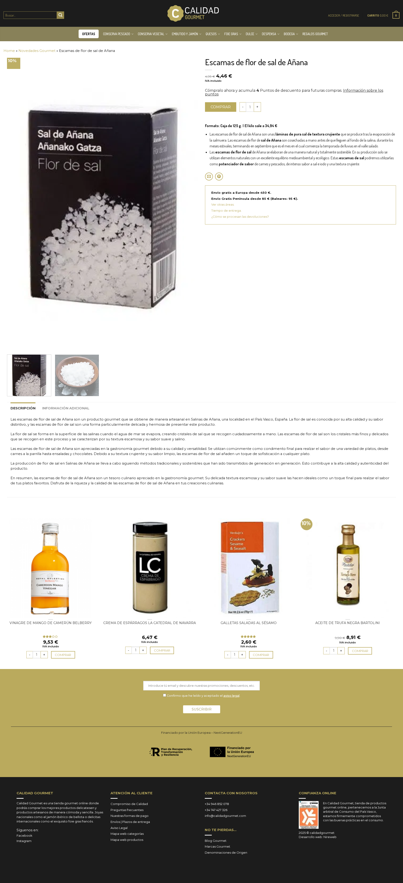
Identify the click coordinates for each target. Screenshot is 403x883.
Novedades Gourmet (37, 51)
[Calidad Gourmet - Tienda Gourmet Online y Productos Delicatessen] (193, 13)
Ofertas (88, 34)
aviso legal (231, 695)
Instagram (24, 841)
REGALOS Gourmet (315, 34)
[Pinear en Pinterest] (219, 176)
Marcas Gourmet (217, 846)
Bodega (289, 34)
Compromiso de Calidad (129, 804)
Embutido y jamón (185, 34)
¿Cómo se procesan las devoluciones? (240, 216)
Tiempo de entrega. (226, 210)
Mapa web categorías (127, 833)
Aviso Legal (119, 828)
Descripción (22, 408)
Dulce (250, 34)
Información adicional (65, 408)
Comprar (221, 107)
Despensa (269, 34)
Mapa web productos (127, 840)
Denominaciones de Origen (226, 852)
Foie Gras (231, 34)
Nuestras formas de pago (130, 816)
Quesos (211, 34)
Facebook (24, 835)
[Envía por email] (209, 176)
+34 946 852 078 (217, 804)
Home (9, 51)
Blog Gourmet (215, 840)
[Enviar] (60, 15)
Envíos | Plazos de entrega (130, 822)
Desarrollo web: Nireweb (318, 837)
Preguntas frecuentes (127, 810)
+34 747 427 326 (216, 810)
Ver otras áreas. (222, 204)
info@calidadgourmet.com (225, 816)
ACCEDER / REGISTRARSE (343, 15)
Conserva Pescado (116, 34)
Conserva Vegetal (151, 34)
